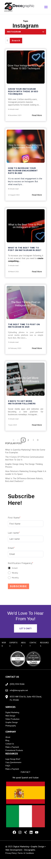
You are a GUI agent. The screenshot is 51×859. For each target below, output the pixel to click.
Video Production (12, 719)
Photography (10, 725)
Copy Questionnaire (13, 762)
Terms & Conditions (26, 853)
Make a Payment (12, 747)
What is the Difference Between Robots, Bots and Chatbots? (24, 479)
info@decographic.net (19, 690)
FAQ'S (7, 765)
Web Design (10, 715)
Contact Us (9, 743)
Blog (7, 740)
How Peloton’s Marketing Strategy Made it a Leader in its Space (25, 472)
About (7, 737)
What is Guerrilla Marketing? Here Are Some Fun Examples (25, 451)
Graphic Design (11, 722)
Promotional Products (14, 750)
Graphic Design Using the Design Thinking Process (24, 465)
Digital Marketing (12, 712)
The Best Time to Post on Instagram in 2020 (24, 325)
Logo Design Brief (12, 759)
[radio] (25, 568)
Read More (37, 115)
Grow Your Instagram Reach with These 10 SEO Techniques (23, 91)
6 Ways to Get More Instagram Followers (22, 402)
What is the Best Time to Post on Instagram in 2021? (24, 248)
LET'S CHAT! (25, 628)
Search (16, 40)
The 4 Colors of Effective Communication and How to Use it (24, 458)
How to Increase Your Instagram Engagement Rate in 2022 (23, 170)
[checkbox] (25, 572)
